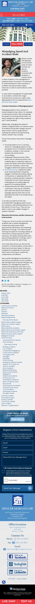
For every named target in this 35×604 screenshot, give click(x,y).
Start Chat (16, 419)
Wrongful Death (8, 393)
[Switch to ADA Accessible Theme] (4, 582)
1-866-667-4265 (22, 19)
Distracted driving (11, 170)
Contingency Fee (8, 355)
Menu (30, 25)
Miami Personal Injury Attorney (12, 332)
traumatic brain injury (10, 387)
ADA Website (28, 44)
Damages (6, 356)
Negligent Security (7, 336)
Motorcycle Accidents (10, 372)
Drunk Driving (8, 360)
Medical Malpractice (8, 317)
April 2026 (4, 301)
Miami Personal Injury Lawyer (11, 334)
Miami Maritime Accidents (10, 328)
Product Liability (7, 400)
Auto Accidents (8, 342)
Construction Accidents (9, 306)
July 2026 (4, 295)
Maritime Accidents (8, 315)
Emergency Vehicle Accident (12, 362)
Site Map (11, 579)
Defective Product (7, 308)
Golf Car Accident (9, 366)
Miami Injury (5, 326)
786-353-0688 (26, 21)
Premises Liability (7, 396)
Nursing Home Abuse (10, 320)
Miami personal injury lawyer (16, 101)
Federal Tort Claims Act (11, 364)
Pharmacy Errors (9, 378)
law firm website (21, 593)
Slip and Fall (7, 384)
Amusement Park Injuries (12, 340)
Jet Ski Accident (8, 368)
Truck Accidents (8, 389)
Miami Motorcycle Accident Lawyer (13, 330)
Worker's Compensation (9, 405)
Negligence (7, 374)
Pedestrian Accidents (10, 376)
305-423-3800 (18, 15)
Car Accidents (7, 349)
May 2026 (4, 299)
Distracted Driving (10, 344)
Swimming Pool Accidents (11, 386)
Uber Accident (6, 403)
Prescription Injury (7, 398)
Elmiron (4, 310)
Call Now (17, 44)
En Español (6, 44)
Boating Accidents (9, 347)
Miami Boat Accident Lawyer (11, 322)
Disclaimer (22, 579)
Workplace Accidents (10, 391)
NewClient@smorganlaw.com (19, 549)
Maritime (4, 313)
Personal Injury (6, 338)
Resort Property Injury (11, 382)
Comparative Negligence (11, 351)
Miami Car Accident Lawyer (10, 324)
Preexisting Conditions (11, 380)
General (4, 312)
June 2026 (4, 297)
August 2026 (5, 293)
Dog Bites (6, 358)
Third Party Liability (8, 401)
